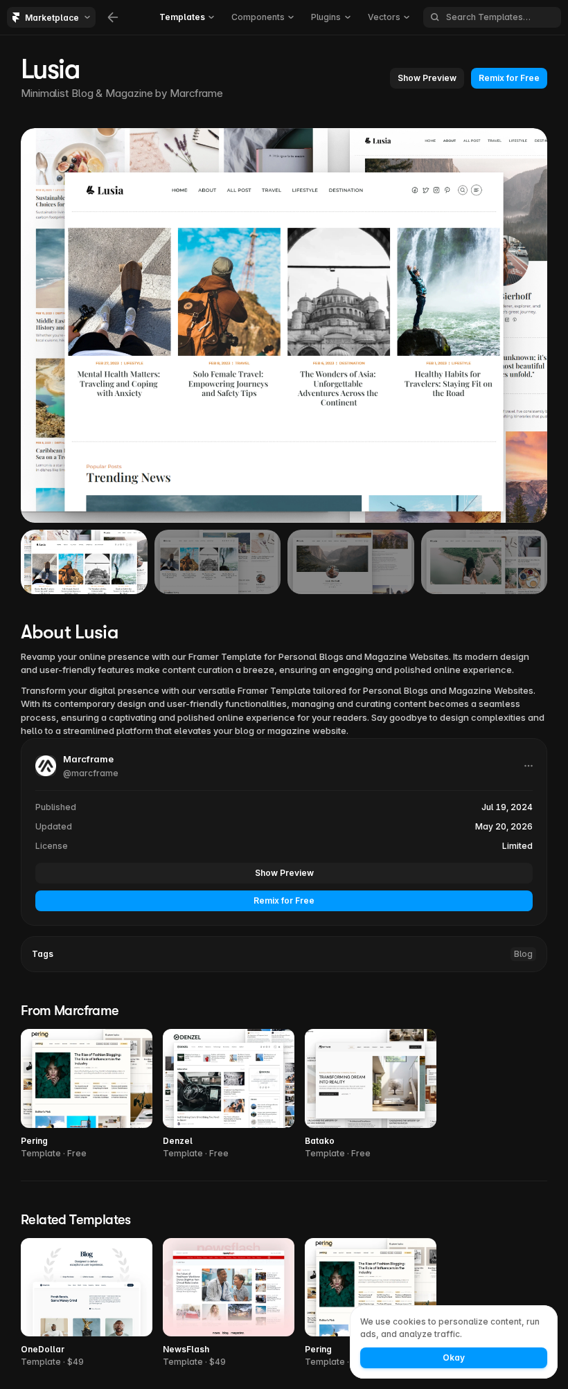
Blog (523, 954)
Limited (517, 846)
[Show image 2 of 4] (217, 562)
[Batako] (370, 1094)
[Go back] (113, 17)
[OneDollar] (86, 1303)
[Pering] (86, 1094)
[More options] (528, 766)
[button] (427, 78)
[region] (284, 325)
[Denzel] (228, 1094)
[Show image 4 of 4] (484, 562)
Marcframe (196, 93)
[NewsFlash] (228, 1303)
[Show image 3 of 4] (350, 562)
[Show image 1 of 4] (84, 562)
